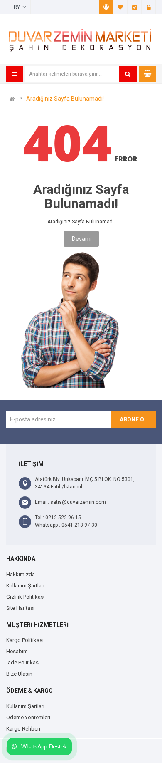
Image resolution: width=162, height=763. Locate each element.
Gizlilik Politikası (25, 597)
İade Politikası (23, 662)
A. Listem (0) (120, 7)
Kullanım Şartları (25, 585)
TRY (16, 7)
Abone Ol (133, 419)
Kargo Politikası (25, 640)
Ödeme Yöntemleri (28, 717)
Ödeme (135, 7)
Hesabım (106, 7)
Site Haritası (20, 608)
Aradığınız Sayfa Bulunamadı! (65, 98)
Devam (81, 238)
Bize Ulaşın (19, 674)
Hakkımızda (20, 574)
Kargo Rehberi (23, 729)
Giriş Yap (149, 7)
